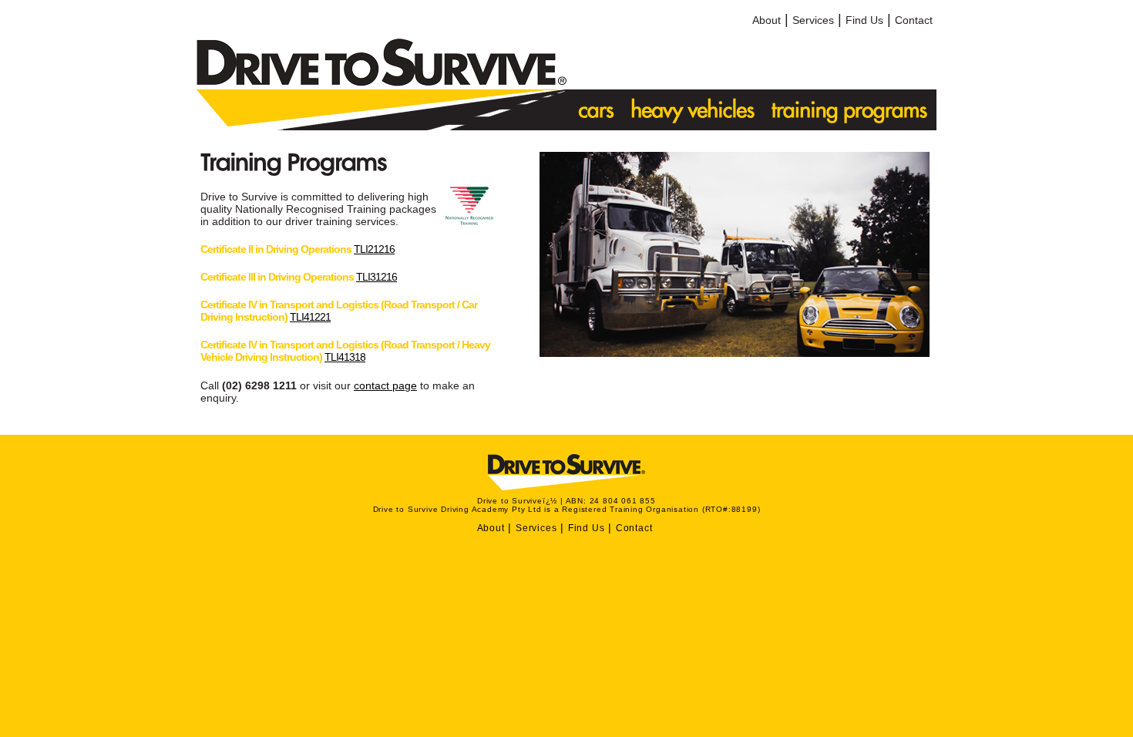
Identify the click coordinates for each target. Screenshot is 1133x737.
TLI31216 (376, 277)
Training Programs (850, 109)
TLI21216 (374, 249)
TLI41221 (310, 317)
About (766, 20)
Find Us (864, 20)
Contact (914, 20)
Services (813, 20)
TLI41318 (344, 357)
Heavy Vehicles (693, 109)
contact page (385, 385)
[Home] (381, 82)
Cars (594, 109)
